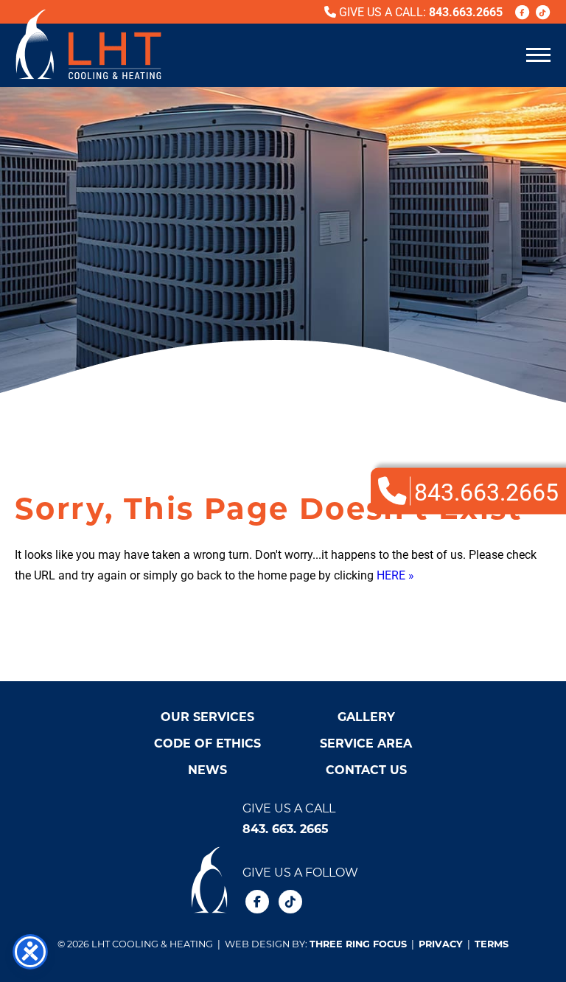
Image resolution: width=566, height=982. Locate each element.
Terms (492, 943)
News (207, 769)
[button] (538, 54)
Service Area (366, 743)
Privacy (441, 943)
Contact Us (366, 769)
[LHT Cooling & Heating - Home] (88, 44)
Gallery (366, 716)
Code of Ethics (207, 743)
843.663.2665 (466, 11)
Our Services (207, 716)
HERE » (395, 574)
